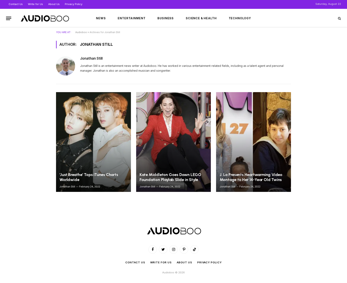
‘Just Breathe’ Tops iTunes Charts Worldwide (88, 177)
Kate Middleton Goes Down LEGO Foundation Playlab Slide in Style (170, 177)
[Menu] (8, 18)
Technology (240, 18)
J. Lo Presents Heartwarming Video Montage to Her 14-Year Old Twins (251, 177)
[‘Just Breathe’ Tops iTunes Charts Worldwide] (93, 142)
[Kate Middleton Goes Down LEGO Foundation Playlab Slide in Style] (173, 142)
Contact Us (16, 4)
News (101, 18)
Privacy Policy (73, 4)
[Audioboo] (44, 18)
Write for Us (35, 4)
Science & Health (201, 18)
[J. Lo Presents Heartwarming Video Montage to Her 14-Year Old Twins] (253, 142)
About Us (54, 4)
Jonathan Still (91, 58)
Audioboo (81, 32)
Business (165, 18)
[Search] (339, 18)
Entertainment (131, 18)
